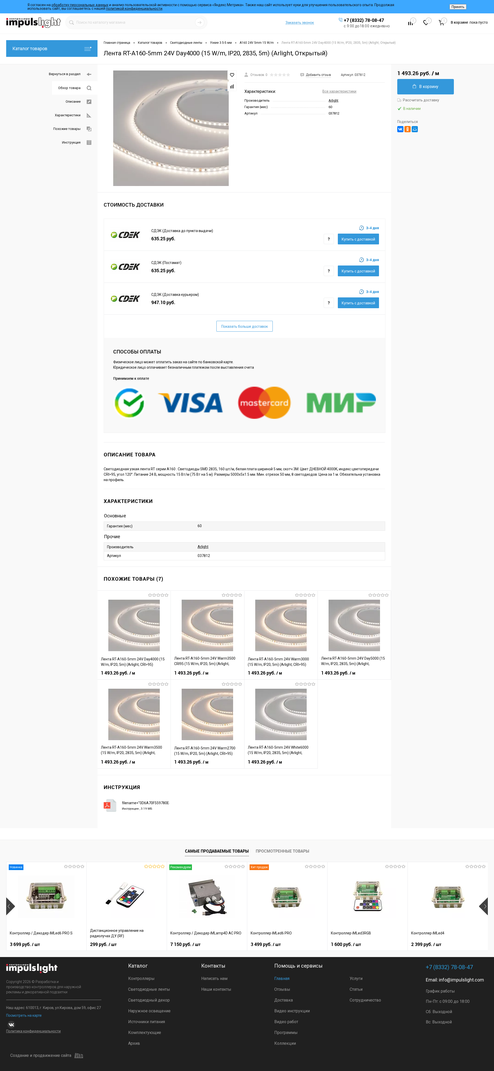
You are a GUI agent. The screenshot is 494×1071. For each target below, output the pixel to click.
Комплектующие (144, 1032)
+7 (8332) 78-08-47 (364, 20)
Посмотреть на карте (24, 1015)
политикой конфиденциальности (134, 8)
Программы (286, 1032)
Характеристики (68, 115)
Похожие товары (67, 129)
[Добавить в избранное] (232, 75)
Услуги (356, 978)
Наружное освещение (149, 1010)
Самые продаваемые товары (217, 851)
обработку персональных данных (79, 5)
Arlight (333, 100)
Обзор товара (69, 88)
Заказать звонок (300, 23)
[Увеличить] (171, 128)
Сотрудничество (365, 1000)
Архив (134, 1043)
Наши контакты (216, 989)
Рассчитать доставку (421, 100)
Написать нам (214, 978)
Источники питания (146, 1021)
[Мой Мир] (415, 129)
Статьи (356, 989)
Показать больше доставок (244, 326)
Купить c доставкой (358, 239)
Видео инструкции (292, 1010)
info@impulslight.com (461, 980)
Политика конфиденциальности (33, 1031)
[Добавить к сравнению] (232, 86)
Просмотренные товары (282, 851)
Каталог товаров (29, 48)
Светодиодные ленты (149, 989)
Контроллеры (141, 978)
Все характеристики (339, 91)
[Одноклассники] (407, 129)
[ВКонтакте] (400, 129)
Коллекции (285, 1043)
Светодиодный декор (149, 1000)
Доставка (283, 1000)
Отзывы (282, 989)
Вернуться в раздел (65, 74)
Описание (73, 101)
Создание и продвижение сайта (40, 1055)
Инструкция (71, 142)
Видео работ (286, 1021)
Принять (458, 7)
